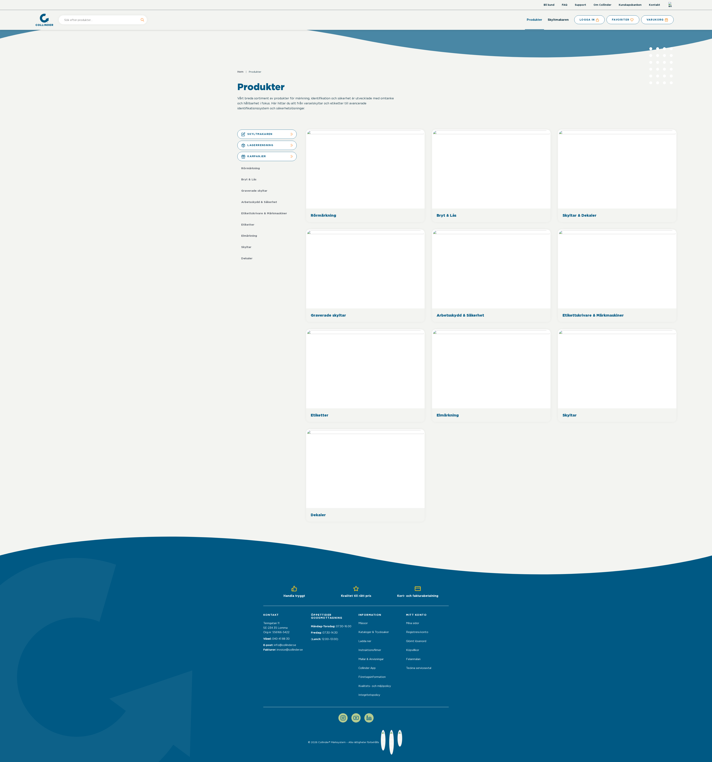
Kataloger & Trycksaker (373, 632)
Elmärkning (249, 236)
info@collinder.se (285, 645)
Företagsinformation (372, 677)
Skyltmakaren (558, 20)
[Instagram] (343, 718)
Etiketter (247, 225)
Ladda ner (364, 641)
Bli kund (549, 4)
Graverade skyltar (254, 191)
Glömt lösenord (416, 641)
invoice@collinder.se (290, 649)
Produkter (534, 20)
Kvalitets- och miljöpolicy (374, 686)
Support (580, 4)
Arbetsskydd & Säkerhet (259, 202)
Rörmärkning (250, 168)
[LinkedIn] (368, 718)
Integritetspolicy (369, 695)
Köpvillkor (412, 650)
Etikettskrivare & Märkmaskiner (264, 213)
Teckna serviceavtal (418, 668)
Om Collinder (602, 4)
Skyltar (246, 247)
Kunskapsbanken (630, 4)
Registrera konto (417, 632)
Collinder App (367, 668)
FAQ (564, 4)
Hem (240, 71)
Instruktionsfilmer (369, 650)
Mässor (363, 623)
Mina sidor (412, 623)
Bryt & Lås (248, 179)
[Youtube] (356, 718)
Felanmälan (413, 659)
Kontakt (654, 4)
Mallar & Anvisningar (371, 659)
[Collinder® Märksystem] (46, 20)
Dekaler (247, 258)
